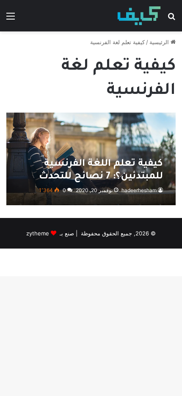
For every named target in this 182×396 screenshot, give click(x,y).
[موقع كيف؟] (139, 15)
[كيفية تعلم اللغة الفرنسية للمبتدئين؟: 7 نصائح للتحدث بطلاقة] (90, 159)
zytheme (37, 233)
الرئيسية (160, 42)
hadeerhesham (139, 190)
